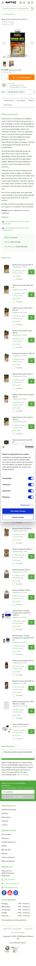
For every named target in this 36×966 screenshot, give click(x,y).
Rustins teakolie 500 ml (21, 570)
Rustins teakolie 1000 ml (21, 590)
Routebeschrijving (11, 887)
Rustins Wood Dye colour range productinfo (15, 222)
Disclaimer (28, 929)
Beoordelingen (8, 105)
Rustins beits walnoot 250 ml (23, 353)
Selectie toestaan (18, 517)
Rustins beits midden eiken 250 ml (22, 309)
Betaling (5, 813)
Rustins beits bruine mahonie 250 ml (23, 395)
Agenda (4, 853)
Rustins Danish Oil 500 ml (22, 529)
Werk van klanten (8, 861)
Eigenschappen (21, 100)
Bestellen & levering (9, 809)
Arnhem (24, 87)
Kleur (3, 92)
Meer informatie (23, 774)
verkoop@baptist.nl (11, 883)
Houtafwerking (9, 14)
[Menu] (18, 946)
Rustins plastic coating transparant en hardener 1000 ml (21, 613)
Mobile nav (3, 2)
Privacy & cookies (18, 932)
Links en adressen (8, 857)
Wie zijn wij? (6, 850)
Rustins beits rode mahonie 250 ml (22, 418)
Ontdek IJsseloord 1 (9, 842)
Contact (5, 825)
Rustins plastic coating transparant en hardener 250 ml (23, 638)
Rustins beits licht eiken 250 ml (22, 286)
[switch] (31, 484)
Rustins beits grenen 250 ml (22, 265)
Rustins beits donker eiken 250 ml (22, 332)
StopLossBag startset (20, 724)
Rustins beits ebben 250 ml (22, 374)
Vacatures (5, 838)
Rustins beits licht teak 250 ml (22, 441)
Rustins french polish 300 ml (23, 681)
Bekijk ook (31, 100)
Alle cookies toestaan (18, 511)
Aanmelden (18, 796)
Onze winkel (6, 834)
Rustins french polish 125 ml (22, 660)
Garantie (5, 821)
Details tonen (25, 505)
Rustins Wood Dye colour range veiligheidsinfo (15, 229)
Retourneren (6, 817)
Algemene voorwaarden (13, 929)
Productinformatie (9, 100)
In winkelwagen (23, 77)
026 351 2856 (9, 879)
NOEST (4, 846)
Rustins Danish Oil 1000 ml (22, 549)
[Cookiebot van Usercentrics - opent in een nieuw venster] (25, 447)
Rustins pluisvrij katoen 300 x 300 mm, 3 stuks (23, 702)
